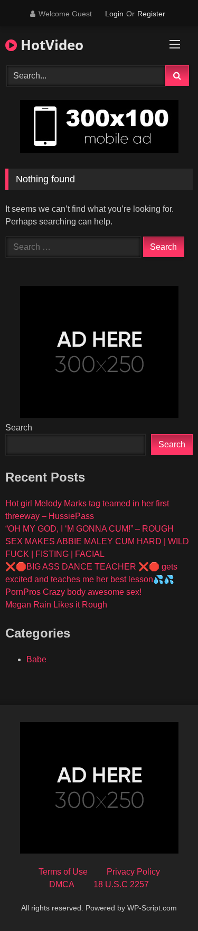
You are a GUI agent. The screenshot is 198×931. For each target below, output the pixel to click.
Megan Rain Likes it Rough (56, 604)
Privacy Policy (133, 871)
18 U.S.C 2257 (121, 884)
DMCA (61, 884)
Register (151, 13)
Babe (36, 659)
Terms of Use (63, 871)
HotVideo (50, 44)
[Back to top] (165, 899)
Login (114, 13)
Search (18, 427)
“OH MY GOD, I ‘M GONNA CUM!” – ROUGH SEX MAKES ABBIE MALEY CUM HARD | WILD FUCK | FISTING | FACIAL (97, 541)
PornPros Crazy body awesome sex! (73, 591)
